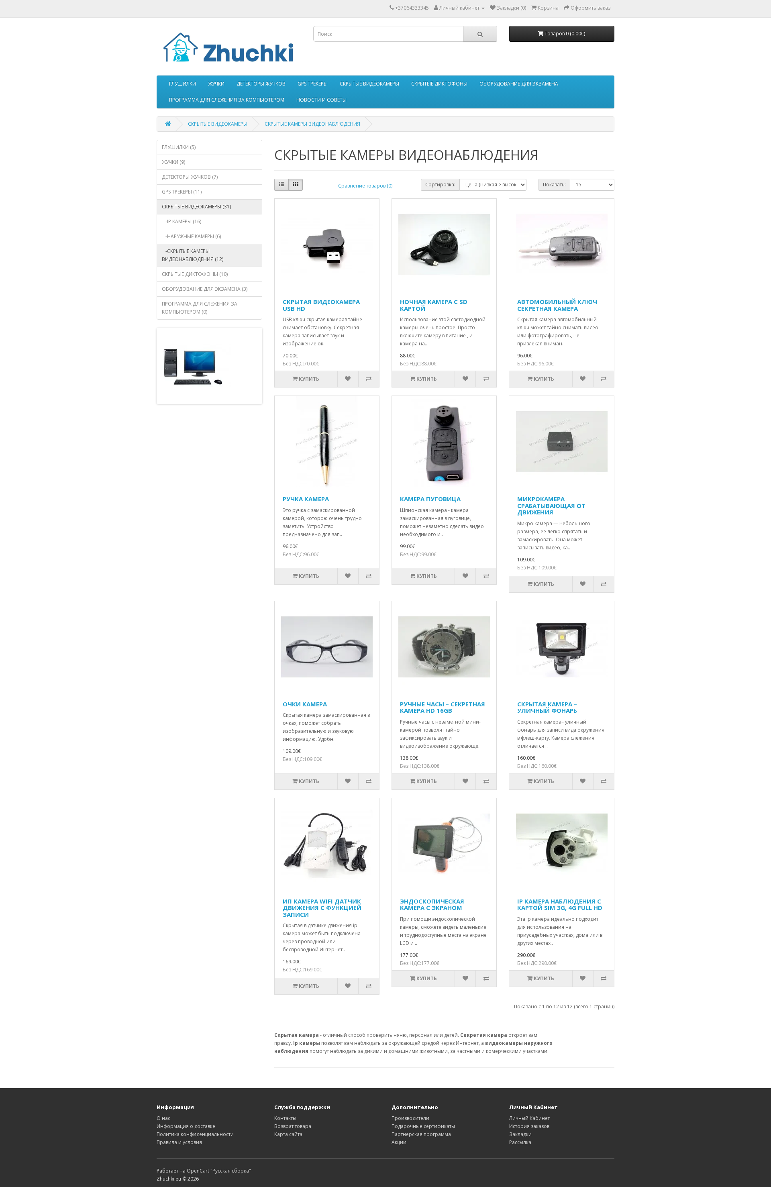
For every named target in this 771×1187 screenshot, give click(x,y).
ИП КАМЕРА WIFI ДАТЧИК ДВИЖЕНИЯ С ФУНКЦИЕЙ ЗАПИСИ (322, 907)
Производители (410, 1118)
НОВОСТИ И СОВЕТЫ (321, 99)
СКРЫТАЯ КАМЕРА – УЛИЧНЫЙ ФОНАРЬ (547, 707)
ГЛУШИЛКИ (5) (179, 147)
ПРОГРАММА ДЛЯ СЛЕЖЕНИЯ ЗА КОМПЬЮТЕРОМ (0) (199, 307)
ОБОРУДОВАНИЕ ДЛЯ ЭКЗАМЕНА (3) (204, 289)
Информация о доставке (186, 1126)
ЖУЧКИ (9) (173, 162)
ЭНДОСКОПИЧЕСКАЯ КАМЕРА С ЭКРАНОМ (432, 904)
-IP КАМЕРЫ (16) (181, 221)
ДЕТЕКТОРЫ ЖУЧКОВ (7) (190, 176)
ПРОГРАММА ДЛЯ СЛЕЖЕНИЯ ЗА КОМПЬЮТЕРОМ (226, 99)
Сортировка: (440, 184)
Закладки (520, 1134)
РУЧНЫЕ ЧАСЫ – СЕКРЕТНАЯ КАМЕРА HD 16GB (442, 707)
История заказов (529, 1126)
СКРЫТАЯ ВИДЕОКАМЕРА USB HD (321, 305)
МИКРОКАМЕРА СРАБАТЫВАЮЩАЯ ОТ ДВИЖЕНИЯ (551, 505)
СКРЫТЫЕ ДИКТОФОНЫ (439, 83)
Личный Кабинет (529, 1118)
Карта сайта (288, 1134)
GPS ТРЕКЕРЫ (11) (182, 191)
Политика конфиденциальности (195, 1134)
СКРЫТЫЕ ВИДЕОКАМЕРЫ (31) (196, 206)
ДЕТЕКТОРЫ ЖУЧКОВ (261, 83)
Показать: (554, 184)
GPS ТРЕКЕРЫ (313, 83)
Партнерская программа (421, 1134)
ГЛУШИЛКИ (182, 83)
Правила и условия (179, 1142)
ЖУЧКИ (216, 83)
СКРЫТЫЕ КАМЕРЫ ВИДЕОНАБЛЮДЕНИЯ (312, 123)
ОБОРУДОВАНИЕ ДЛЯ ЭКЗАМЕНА (518, 83)
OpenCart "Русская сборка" (219, 1170)
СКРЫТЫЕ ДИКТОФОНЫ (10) (195, 274)
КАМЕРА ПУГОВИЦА (430, 499)
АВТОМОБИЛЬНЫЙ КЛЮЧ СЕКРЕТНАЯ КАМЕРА (557, 305)
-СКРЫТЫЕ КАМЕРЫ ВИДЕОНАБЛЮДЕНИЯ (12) (192, 255)
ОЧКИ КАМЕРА (305, 704)
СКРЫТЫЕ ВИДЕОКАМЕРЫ (369, 83)
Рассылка (520, 1142)
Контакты (285, 1118)
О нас (163, 1118)
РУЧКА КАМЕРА (306, 499)
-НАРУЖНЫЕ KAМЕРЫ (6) (191, 236)
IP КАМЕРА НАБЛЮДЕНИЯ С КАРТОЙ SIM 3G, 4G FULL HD (559, 904)
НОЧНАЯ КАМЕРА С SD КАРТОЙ (433, 305)
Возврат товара (292, 1126)
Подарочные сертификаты (423, 1126)
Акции (399, 1142)
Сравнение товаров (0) (365, 185)
